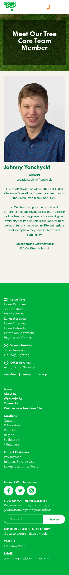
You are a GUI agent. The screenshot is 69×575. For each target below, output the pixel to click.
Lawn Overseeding (18, 323)
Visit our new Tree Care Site (23, 408)
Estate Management (19, 333)
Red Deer (11, 430)
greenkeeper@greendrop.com (26, 558)
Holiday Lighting (16, 355)
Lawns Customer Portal (21, 466)
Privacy (27, 374)
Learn (8, 389)
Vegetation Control (18, 338)
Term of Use (10, 374)
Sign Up (54, 519)
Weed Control (14, 314)
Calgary (10, 420)
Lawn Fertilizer (15, 304)
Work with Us (13, 398)
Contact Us (11, 403)
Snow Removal (15, 350)
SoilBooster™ (13, 309)
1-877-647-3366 (14, 546)
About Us (10, 394)
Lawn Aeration (15, 318)
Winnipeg (11, 444)
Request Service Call (19, 461)
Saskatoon (12, 439)
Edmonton (12, 425)
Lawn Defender (15, 328)
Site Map (42, 374)
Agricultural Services (20, 367)
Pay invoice (12, 457)
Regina (9, 435)
